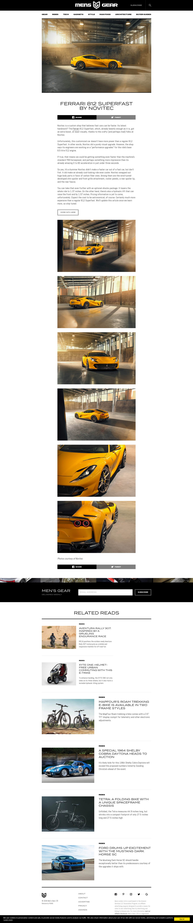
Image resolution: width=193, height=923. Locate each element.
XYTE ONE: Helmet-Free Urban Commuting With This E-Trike (95, 669)
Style (91, 14)
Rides (55, 14)
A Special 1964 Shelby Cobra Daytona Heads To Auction (123, 754)
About (81, 894)
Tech (66, 14)
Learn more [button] (8, 920)
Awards (82, 910)
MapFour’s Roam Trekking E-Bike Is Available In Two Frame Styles (124, 705)
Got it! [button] (182, 919)
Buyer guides (143, 14)
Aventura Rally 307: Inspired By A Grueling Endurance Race (95, 632)
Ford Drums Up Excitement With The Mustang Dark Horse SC (125, 851)
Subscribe (143, 592)
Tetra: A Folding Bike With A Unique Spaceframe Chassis (124, 802)
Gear (44, 14)
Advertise (84, 902)
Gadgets (78, 14)
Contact (83, 898)
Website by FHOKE (47, 903)
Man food (105, 14)
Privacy (82, 906)
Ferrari (76, 128)
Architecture (123, 14)
